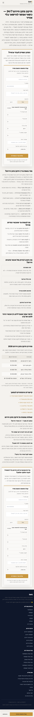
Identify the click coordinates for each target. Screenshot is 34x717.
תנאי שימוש (30, 693)
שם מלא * (25, 76)
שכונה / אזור (24, 139)
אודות (31, 687)
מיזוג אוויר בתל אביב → (25, 406)
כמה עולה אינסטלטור (27, 653)
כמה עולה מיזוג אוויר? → (25, 399)
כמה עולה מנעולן (28, 659)
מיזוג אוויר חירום (29, 637)
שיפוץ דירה (30, 624)
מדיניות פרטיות (29, 696)
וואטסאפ (5, 714)
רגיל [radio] (23, 102)
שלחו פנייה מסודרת (17, 156)
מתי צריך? (24, 125)
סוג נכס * (24, 118)
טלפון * (26, 83)
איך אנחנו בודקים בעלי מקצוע (25, 676)
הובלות (31, 621)
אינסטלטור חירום (28, 631)
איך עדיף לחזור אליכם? (21, 146)
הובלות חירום (29, 643)
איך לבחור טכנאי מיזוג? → (25, 402)
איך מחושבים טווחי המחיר (26, 684)
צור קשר (31, 690)
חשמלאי (31, 612)
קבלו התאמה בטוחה (21, 714)
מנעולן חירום (29, 640)
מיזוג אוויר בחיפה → (26, 412)
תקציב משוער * (23, 132)
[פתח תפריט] (3, 2)
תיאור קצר (25, 90)
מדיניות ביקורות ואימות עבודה (25, 678)
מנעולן (31, 618)
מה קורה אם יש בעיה (27, 681)
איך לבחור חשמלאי (28, 668)
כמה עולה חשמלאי (28, 656)
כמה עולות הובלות (28, 662)
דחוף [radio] (11, 102)
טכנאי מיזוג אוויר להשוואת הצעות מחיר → (21, 396)
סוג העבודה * (23, 112)
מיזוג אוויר (30, 615)
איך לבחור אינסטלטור (27, 665)
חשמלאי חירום (29, 634)
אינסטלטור (30, 609)
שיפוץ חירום (30, 646)
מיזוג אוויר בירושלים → (26, 409)
